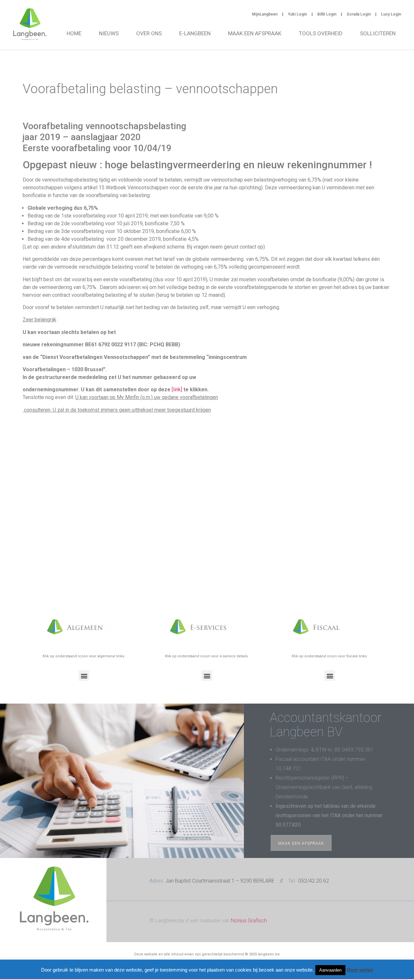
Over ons (149, 33)
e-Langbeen (195, 33)
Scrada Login (359, 14)
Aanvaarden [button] (330, 970)
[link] (177, 389)
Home (74, 33)
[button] (84, 675)
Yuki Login (297, 14)
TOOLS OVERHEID (321, 33)
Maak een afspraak (254, 33)
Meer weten (360, 970)
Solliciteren (378, 33)
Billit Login (326, 14)
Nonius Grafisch (249, 921)
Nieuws (109, 33)
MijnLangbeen (265, 14)
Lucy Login (391, 14)
